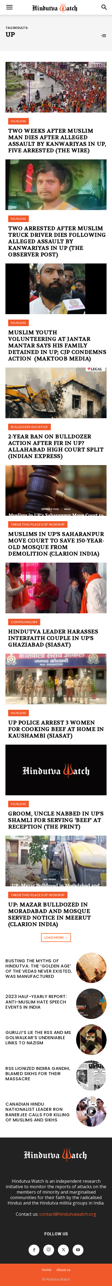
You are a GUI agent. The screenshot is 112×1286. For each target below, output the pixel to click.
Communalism (24, 622)
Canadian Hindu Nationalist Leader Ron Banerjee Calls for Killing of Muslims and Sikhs (37, 1112)
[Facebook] (34, 1250)
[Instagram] (48, 1250)
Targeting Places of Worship (38, 524)
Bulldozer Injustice (29, 427)
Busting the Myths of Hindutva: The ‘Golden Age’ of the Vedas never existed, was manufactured (38, 969)
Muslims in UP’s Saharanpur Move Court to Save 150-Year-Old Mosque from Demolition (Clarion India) (56, 544)
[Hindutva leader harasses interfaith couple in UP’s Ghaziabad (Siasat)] (56, 588)
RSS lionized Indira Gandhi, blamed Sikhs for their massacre (37, 1073)
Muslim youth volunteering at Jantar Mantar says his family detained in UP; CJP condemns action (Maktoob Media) (57, 345)
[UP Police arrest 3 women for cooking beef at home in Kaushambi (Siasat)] (56, 679)
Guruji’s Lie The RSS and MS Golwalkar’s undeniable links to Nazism (38, 1037)
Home (46, 1269)
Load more (54, 937)
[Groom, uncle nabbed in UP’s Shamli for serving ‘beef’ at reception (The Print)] (56, 770)
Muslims (18, 121)
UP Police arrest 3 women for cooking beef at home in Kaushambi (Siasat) (56, 729)
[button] (9, 7)
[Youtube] (78, 1250)
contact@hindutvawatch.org (67, 1214)
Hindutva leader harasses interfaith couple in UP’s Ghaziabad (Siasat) (53, 638)
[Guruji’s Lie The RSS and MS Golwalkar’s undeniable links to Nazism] (91, 1039)
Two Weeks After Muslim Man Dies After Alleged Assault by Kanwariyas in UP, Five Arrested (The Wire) (57, 141)
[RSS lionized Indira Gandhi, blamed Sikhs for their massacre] (91, 1075)
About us (63, 1269)
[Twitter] (63, 1250)
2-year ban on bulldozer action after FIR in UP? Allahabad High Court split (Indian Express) (56, 446)
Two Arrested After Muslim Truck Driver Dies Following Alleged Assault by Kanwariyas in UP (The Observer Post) (57, 241)
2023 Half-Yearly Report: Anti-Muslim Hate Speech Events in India (36, 1001)
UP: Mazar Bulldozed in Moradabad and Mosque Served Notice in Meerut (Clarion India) (49, 914)
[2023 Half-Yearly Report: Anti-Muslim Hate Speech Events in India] (91, 1003)
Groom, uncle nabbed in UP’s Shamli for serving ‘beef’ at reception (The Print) (56, 820)
